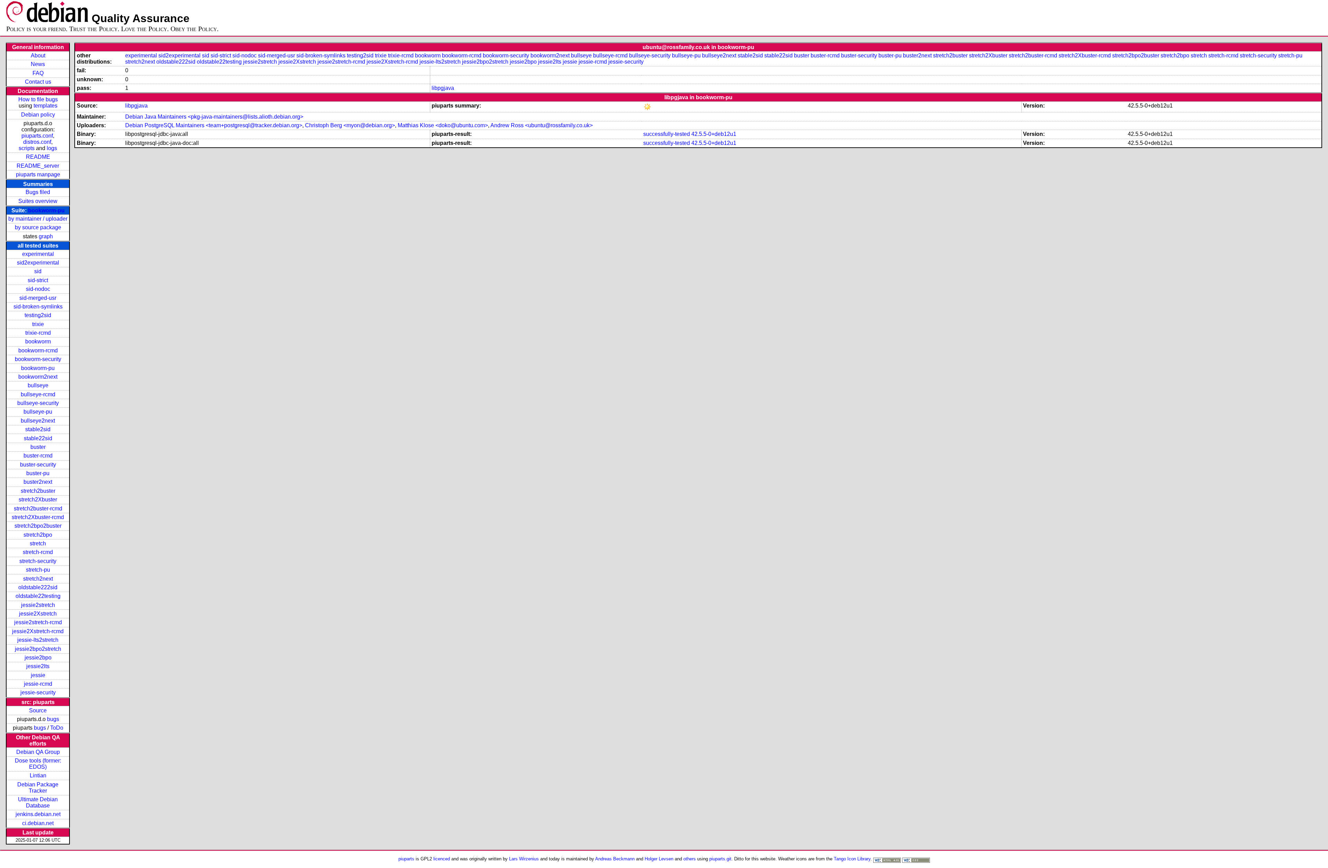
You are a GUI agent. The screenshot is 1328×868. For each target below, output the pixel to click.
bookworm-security (38, 359)
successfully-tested (666, 134)
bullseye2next (38, 421)
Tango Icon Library (852, 858)
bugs (53, 719)
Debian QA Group (38, 752)
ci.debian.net (38, 823)
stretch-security (37, 561)
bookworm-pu (46, 210)
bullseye (38, 385)
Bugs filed (38, 192)
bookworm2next (37, 377)
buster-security (38, 465)
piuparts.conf (37, 136)
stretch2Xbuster (38, 499)
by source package (38, 227)
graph (46, 236)
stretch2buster (38, 491)
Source (38, 710)
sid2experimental (38, 263)
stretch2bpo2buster (38, 526)
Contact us (38, 82)
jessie (38, 675)
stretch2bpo (38, 535)
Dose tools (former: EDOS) (38, 764)
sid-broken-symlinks (38, 307)
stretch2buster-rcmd (38, 508)
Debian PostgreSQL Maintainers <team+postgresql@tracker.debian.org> (213, 125)
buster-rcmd (38, 456)
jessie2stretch (38, 605)
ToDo (56, 728)
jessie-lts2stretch (37, 640)
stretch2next (38, 579)
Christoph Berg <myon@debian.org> (350, 125)
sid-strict (38, 280)
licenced (441, 858)
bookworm (38, 341)
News (38, 64)
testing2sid (38, 315)
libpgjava (443, 88)
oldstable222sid (37, 587)
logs (52, 148)
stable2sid (37, 429)
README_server (38, 166)
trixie (38, 324)
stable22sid (38, 438)
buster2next (38, 482)
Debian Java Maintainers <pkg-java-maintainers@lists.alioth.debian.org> (214, 117)
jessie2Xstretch (38, 614)
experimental (38, 254)
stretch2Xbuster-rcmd (38, 517)
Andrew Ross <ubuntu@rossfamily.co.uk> (541, 125)
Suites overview (37, 201)
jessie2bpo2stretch (38, 649)
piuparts (406, 858)
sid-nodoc (38, 289)
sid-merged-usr (37, 298)
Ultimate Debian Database (38, 802)
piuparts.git (720, 858)
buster (38, 447)
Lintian (38, 775)
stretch (38, 543)
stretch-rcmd (38, 552)
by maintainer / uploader (37, 219)
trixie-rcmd (38, 333)
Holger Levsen (659, 858)
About (38, 55)
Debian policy (38, 115)
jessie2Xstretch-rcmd (38, 631)
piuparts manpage (38, 174)
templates (45, 106)
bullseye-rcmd (38, 394)
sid (38, 271)
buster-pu (37, 473)
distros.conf (37, 142)
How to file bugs (38, 99)
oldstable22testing (38, 596)
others (689, 858)
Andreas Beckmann (615, 858)
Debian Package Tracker (37, 788)
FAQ (38, 73)
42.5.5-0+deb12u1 (713, 134)
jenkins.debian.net (38, 814)
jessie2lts (37, 666)
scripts (27, 148)
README (38, 157)
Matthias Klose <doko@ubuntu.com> (443, 125)
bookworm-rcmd (38, 350)
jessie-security (38, 692)
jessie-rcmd (38, 684)
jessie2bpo (38, 658)
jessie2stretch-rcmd (38, 622)
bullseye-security (38, 403)
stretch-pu (38, 570)
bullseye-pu (38, 412)
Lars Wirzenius (524, 858)
